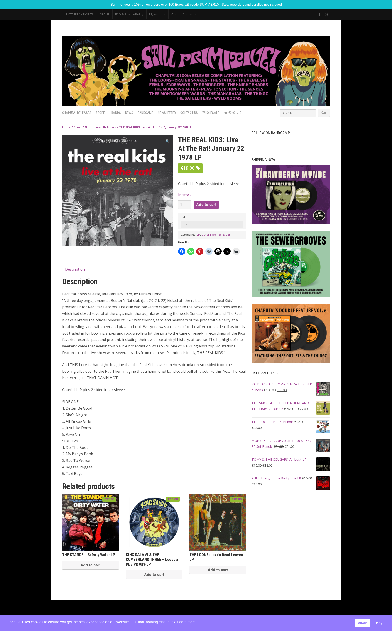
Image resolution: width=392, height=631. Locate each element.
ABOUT (105, 14)
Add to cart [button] (90, 564)
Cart (174, 14)
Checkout (189, 14)
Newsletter (167, 113)
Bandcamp (146, 113)
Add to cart (206, 204)
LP (198, 234)
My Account (157, 14)
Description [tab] (75, 269)
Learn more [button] (186, 622)
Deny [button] (378, 623)
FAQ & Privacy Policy (129, 14)
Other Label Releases (100, 127)
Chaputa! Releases (76, 113)
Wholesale (210, 113)
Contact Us (189, 113)
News (129, 113)
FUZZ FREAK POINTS (80, 14)
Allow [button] (362, 623)
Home (66, 127)
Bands (116, 113)
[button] (167, 141)
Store (100, 113)
